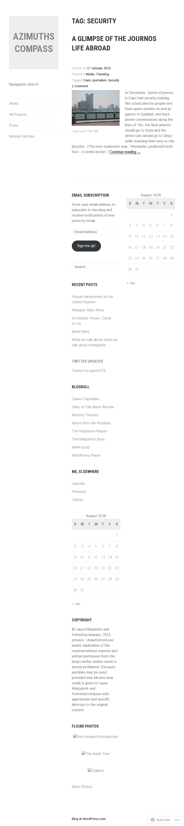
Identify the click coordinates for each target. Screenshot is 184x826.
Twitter (77, 500)
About (14, 103)
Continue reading (125, 152)
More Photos (82, 787)
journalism (99, 80)
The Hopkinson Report (89, 431)
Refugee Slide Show (88, 310)
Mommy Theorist (85, 415)
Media (90, 74)
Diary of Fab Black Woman (93, 407)
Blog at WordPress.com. (89, 819)
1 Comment (80, 86)
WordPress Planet (86, 455)
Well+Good (81, 447)
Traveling (102, 74)
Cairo (87, 80)
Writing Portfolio (21, 136)
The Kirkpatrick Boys (88, 439)
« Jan (76, 604)
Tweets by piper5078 (88, 371)
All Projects (18, 114)
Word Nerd (80, 332)
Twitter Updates (87, 361)
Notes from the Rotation (91, 423)
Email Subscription (90, 195)
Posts (13, 125)
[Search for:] (100, 267)
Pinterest (79, 492)
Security (113, 80)
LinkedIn (78, 484)
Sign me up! (86, 246)
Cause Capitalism (85, 399)
